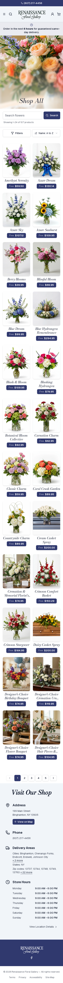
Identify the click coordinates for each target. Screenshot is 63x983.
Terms (12, 977)
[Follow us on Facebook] (31, 958)
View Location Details (41, 926)
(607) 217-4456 (33, 3)
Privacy (22, 977)
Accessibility (36, 977)
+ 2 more (18, 860)
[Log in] (52, 14)
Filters (19, 133)
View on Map (25, 821)
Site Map (50, 977)
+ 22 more (26, 872)
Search (54, 115)
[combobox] (46, 133)
